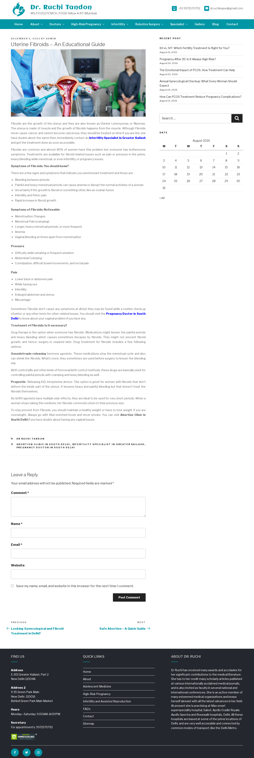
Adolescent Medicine (97, 686)
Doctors (55, 24)
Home (18, 24)
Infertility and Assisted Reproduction (107, 701)
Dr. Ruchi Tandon (61, 7)
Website (18, 565)
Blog (215, 24)
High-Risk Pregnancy (86, 24)
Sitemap (88, 723)
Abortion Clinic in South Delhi (43, 444)
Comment (20, 493)
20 (201, 174)
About (34, 24)
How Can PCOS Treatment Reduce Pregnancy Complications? (200, 96)
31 (164, 188)
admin (51, 38)
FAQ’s (86, 709)
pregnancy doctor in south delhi (45, 447)
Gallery (200, 24)
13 (201, 167)
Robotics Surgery (147, 24)
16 (238, 167)
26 (188, 181)
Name (16, 524)
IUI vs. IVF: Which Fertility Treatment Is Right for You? (195, 48)
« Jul (162, 197)
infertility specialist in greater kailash (108, 444)
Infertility (118, 24)
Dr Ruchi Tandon (30, 438)
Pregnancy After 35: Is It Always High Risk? (188, 59)
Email (16, 545)
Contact (232, 24)
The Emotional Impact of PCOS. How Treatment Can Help (197, 70)
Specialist (177, 24)
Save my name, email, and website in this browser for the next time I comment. (75, 586)
